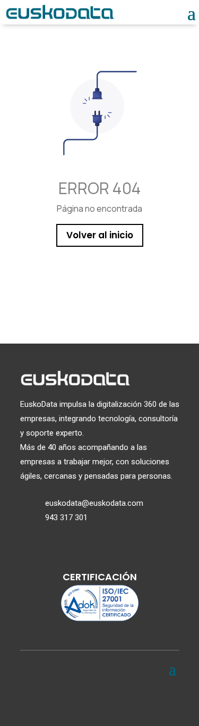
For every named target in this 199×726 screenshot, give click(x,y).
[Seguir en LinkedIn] (99, 699)
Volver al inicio (99, 235)
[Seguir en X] (74, 699)
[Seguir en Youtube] (125, 699)
